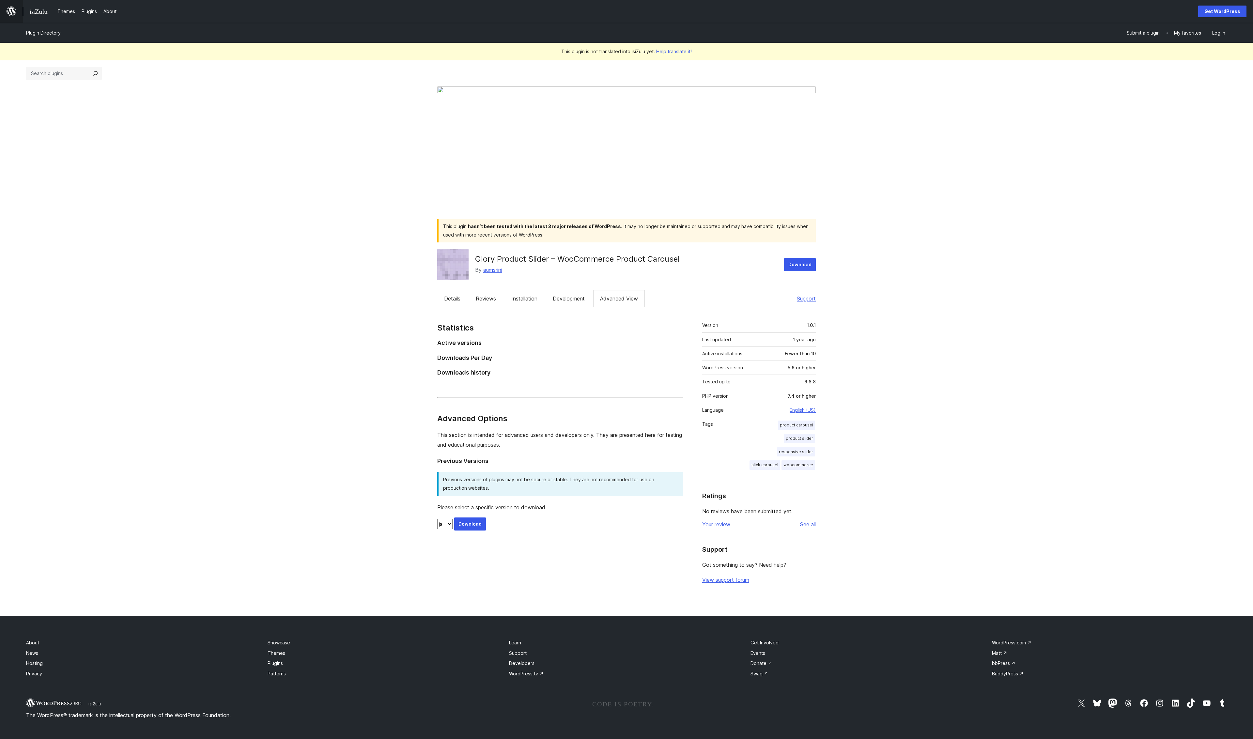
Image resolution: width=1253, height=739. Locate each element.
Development (569, 298)
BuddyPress (1008, 673)
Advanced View (619, 298)
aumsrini (492, 270)
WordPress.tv (526, 673)
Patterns (277, 673)
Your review (716, 524)
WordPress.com (1011, 642)
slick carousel (764, 464)
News (32, 653)
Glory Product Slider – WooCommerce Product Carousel (577, 259)
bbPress (1003, 663)
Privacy (34, 673)
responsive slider (796, 451)
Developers (521, 663)
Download (800, 264)
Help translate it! (674, 51)
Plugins (275, 663)
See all (808, 524)
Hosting (34, 663)
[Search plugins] (95, 73)
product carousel (796, 425)
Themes (276, 653)
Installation (524, 298)
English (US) (803, 410)
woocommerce (798, 464)
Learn (515, 642)
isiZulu (94, 703)
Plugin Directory (43, 33)
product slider (799, 438)
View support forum (725, 580)
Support (806, 298)
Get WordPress (1222, 11)
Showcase (279, 642)
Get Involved (764, 642)
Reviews (486, 298)
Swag (759, 673)
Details (452, 298)
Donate (761, 663)
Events (757, 653)
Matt (999, 653)
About (32, 642)
